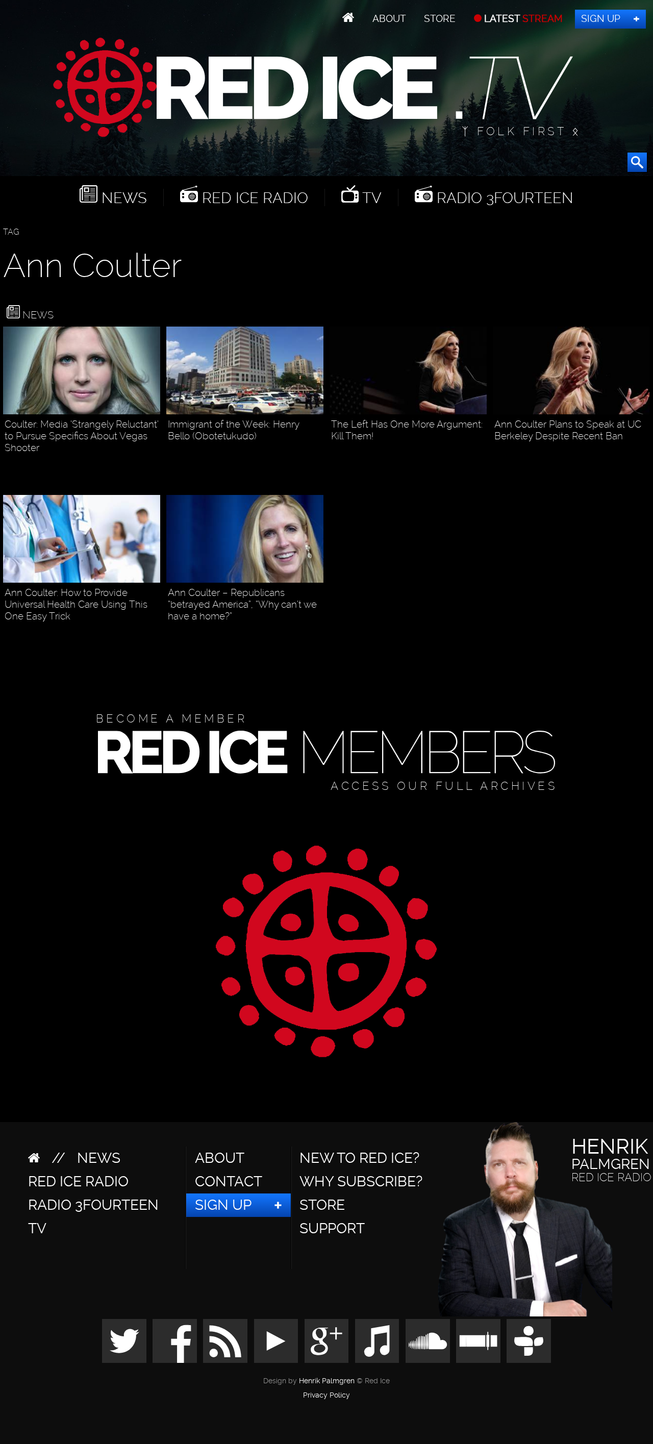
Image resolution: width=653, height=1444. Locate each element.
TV (370, 197)
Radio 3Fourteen (503, 197)
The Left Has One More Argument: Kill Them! (407, 430)
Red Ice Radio (253, 197)
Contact (228, 1181)
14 (643, 453)
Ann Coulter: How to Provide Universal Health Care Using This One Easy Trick (76, 604)
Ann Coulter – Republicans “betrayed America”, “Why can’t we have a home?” (242, 604)
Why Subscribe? (360, 1181)
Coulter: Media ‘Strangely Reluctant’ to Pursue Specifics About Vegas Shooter (81, 436)
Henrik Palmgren (327, 1381)
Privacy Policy (326, 1395)
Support (332, 1228)
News (122, 197)
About (389, 18)
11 (154, 464)
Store (440, 18)
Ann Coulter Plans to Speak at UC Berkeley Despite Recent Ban (567, 430)
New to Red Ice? (359, 1158)
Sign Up (600, 18)
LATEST (522, 18)
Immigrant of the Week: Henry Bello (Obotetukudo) (233, 430)
